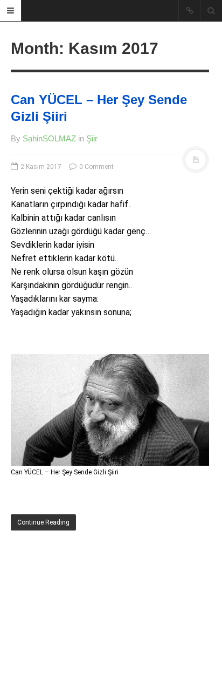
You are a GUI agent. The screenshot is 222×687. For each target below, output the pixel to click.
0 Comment (96, 167)
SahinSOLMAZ (49, 138)
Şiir (92, 138)
